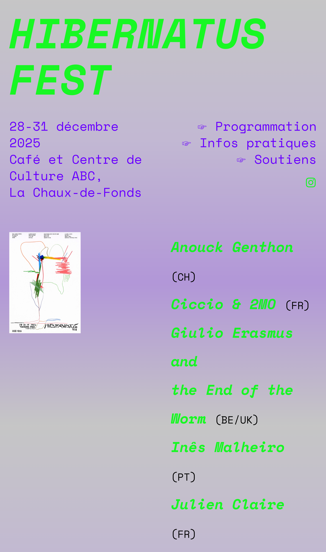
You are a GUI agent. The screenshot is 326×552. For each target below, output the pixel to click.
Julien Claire (228, 503)
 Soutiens (276, 159)
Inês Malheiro (228, 446)
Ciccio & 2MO (223, 303)
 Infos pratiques (249, 142)
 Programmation (257, 126)
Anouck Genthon (232, 246)
